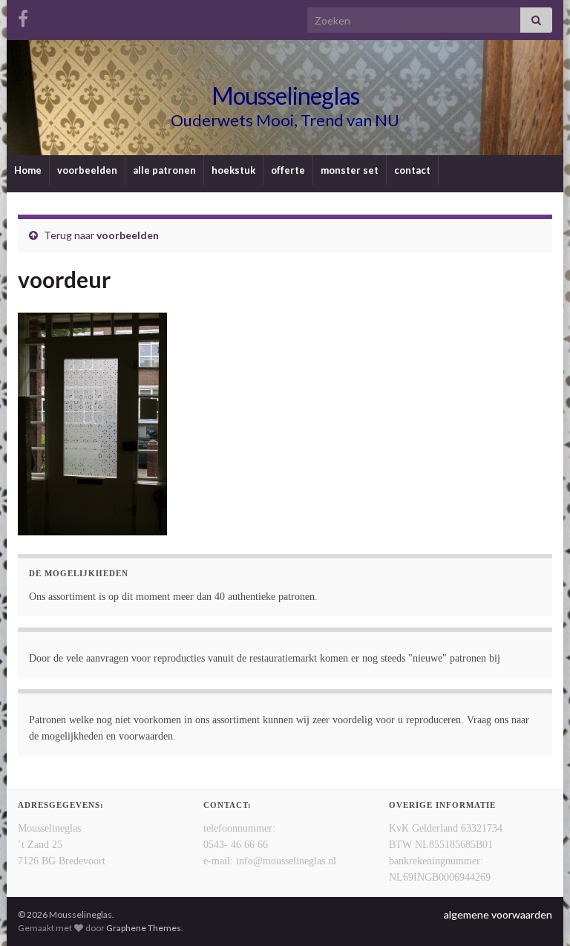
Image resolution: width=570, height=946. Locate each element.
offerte (288, 170)
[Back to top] (536, 912)
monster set (350, 170)
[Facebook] (23, 16)
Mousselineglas (285, 95)
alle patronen (164, 170)
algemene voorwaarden (498, 914)
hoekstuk (233, 170)
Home (28, 170)
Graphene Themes (143, 927)
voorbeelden (87, 170)
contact (412, 170)
